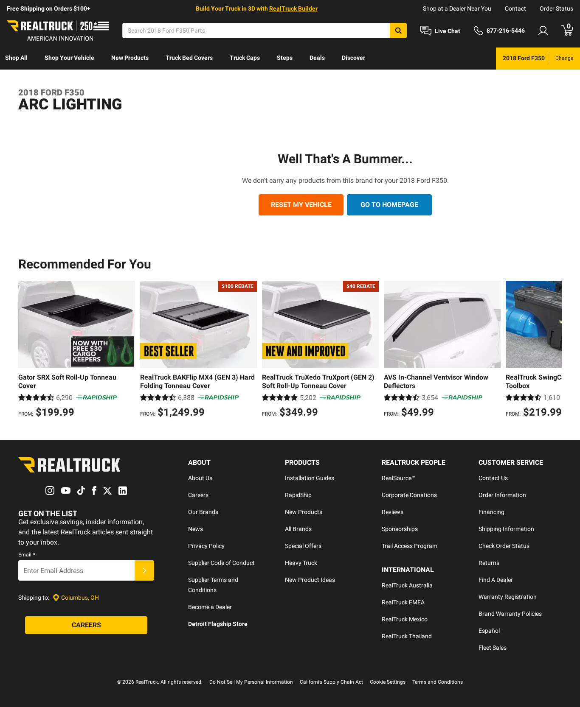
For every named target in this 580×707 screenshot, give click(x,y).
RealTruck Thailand (407, 636)
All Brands (298, 528)
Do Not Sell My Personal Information (251, 682)
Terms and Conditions (437, 682)
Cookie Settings (387, 682)
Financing (491, 512)
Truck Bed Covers (189, 57)
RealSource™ (398, 478)
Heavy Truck (301, 562)
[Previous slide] (26, 350)
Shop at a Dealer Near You (457, 8)
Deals (317, 57)
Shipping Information (506, 528)
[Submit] (144, 570)
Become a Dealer (210, 607)
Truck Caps (245, 57)
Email (26, 555)
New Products (130, 57)
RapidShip (298, 495)
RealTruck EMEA (403, 602)
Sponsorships (400, 528)
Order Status (556, 8)
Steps (285, 57)
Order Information (502, 495)
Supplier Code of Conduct (221, 562)
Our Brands (203, 512)
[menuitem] (16, 59)
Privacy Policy (206, 545)
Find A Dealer (496, 579)
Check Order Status (504, 545)
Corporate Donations (409, 495)
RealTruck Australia (407, 585)
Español (489, 630)
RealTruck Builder (293, 8)
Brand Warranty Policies (510, 613)
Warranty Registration (508, 596)
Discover (353, 57)
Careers (198, 495)
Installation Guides (309, 478)
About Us (200, 478)
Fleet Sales (493, 647)
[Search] (398, 30)
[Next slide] (553, 350)
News (195, 528)
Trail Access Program (409, 545)
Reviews (392, 512)
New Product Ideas (310, 579)
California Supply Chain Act (331, 682)
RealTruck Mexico (405, 619)
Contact (515, 8)
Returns (489, 562)
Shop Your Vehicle (69, 57)
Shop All (16, 57)
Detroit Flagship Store (218, 623)
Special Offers (303, 545)
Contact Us (493, 478)
